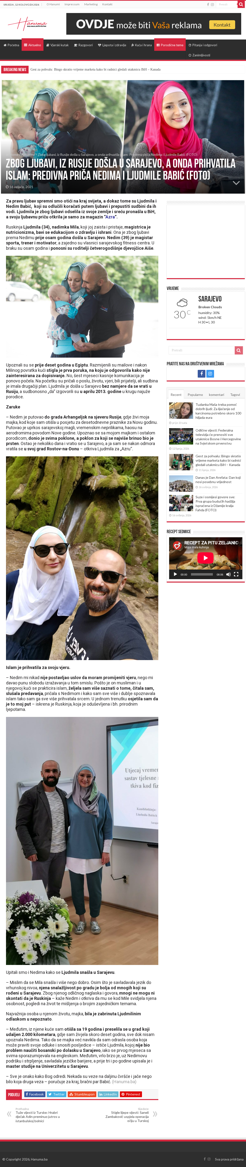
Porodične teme (172, 45)
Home (13, 154)
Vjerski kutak (59, 45)
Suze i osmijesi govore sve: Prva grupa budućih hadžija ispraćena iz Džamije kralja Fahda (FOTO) (215, 503)
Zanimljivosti (201, 55)
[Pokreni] (175, 574)
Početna (13, 45)
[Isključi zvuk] (228, 574)
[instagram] (212, 4)
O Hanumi (53, 4)
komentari (216, 395)
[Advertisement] (205, 241)
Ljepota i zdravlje (114, 45)
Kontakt (107, 4)
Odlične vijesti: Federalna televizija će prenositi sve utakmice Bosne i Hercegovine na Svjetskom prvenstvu (218, 436)
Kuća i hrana (143, 45)
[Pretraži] (241, 4)
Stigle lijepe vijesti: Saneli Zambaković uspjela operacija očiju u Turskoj (127, 1115)
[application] (205, 558)
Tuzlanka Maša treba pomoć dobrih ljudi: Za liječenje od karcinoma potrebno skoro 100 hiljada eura (218, 411)
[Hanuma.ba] (27, 23)
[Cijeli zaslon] (236, 574)
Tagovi (235, 395)
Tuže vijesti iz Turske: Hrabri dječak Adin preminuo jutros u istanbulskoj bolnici (38, 1115)
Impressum (72, 4)
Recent (176, 395)
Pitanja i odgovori (204, 45)
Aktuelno (34, 45)
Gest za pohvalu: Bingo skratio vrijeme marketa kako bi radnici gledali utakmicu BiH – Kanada (95, 69)
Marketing (91, 4)
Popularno (195, 395)
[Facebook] (208, 4)
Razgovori (86, 45)
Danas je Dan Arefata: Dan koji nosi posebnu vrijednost (218, 479)
